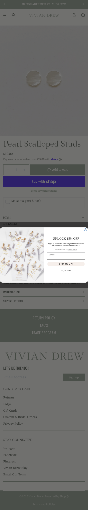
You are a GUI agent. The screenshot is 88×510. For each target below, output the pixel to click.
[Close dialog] (85, 229)
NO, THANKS (66, 271)
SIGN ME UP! (66, 264)
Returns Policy (72, 249)
